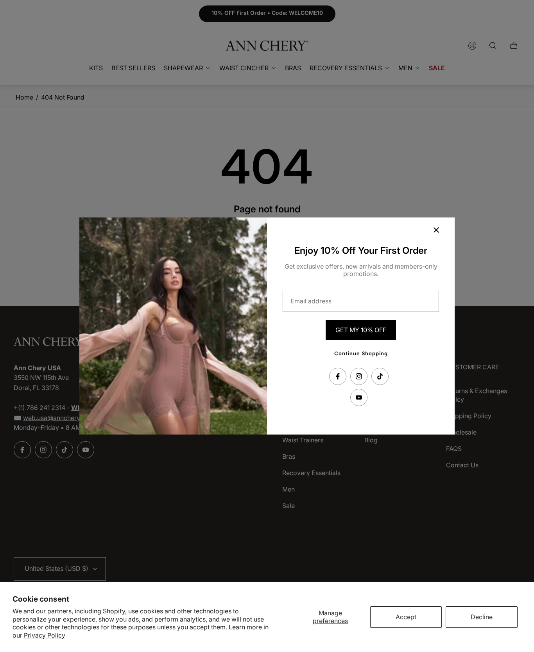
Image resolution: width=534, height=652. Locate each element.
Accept (406, 617)
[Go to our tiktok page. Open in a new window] (380, 376)
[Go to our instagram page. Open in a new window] (358, 376)
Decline (482, 617)
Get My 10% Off (360, 330)
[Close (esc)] (436, 230)
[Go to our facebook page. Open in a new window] (337, 376)
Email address (311, 301)
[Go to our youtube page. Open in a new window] (358, 397)
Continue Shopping (361, 353)
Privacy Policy (44, 635)
